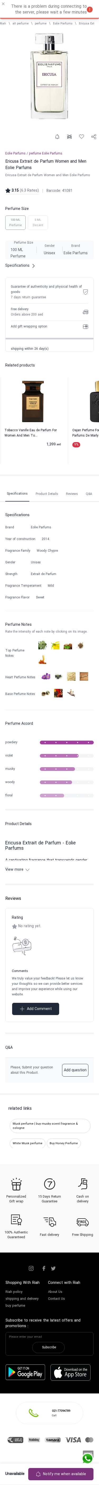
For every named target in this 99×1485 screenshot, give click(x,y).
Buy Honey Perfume (64, 1143)
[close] (3, 4)
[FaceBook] (44, 1268)
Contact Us (56, 1299)
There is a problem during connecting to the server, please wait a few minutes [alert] (49, 9)
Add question (75, 1070)
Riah (3, 23)
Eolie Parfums (63, 23)
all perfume (20, 23)
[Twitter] (53, 1268)
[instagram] (31, 1268)
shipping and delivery (22, 1299)
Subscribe (49, 1347)
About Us (55, 1292)
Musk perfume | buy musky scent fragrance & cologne (45, 1126)
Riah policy (14, 1292)
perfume (40, 23)
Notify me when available (64, 1474)
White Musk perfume (28, 1143)
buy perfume (15, 1305)
